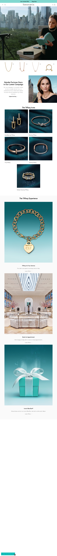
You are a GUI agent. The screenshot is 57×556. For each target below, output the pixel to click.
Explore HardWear (28, 53)
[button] (15, 555)
